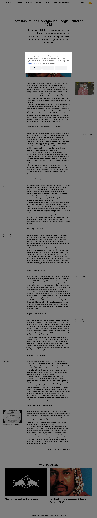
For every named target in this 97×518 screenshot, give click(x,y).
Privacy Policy (31, 63)
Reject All (48, 68)
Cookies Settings (36, 68)
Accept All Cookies (60, 68)
